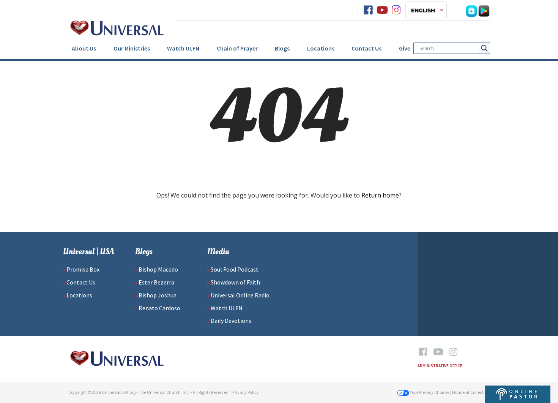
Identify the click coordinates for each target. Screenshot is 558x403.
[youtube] (382, 10)
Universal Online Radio (240, 295)
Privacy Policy (245, 392)
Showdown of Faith (235, 282)
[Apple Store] (471, 10)
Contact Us (366, 48)
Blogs (282, 48)
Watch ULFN (183, 48)
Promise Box (82, 269)
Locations (320, 48)
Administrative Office (440, 365)
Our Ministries (131, 48)
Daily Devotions (231, 320)
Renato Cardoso (159, 308)
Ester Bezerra (156, 282)
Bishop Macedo (158, 269)
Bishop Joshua (158, 295)
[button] (426, 10)
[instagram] (396, 10)
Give (404, 48)
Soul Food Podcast (235, 269)
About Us (84, 48)
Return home (380, 195)
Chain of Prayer (237, 48)
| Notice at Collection (470, 392)
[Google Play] (484, 10)
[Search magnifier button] (484, 48)
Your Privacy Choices (429, 392)
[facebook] (368, 10)
